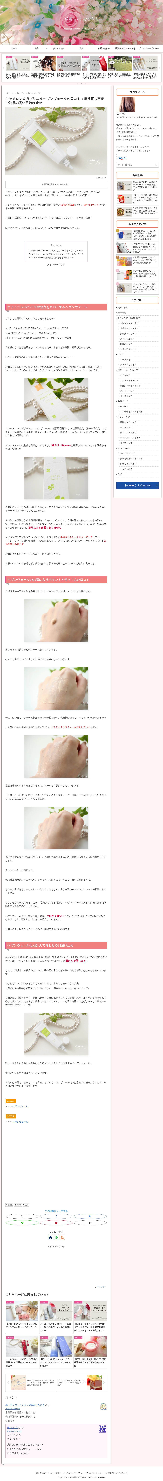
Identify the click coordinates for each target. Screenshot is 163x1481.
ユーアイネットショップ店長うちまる (24, 1405)
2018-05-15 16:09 (14, 1431)
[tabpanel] (18, 67)
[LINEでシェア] (22, 1222)
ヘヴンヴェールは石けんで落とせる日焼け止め (52, 257)
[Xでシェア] (22, 1216)
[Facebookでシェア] (56, 1216)
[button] (90, 1222)
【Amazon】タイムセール (137, 485)
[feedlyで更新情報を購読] (56, 1237)
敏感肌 (10, 1205)
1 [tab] (77, 84)
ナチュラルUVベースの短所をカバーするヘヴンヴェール (57, 250)
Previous (3, 68)
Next (159, 68)
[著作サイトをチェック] (50, 1237)
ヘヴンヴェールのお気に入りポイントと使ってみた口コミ (57, 254)
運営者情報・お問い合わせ (116, 1473)
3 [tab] (85, 84)
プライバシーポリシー (94, 1473)
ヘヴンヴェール (20, 1106)
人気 (26, 1205)
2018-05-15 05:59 (12, 1409)
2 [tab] (81, 84)
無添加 (19, 1205)
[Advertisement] (56, 284)
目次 (52, 245)
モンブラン (12, 1427)
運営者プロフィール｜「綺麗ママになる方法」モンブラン (59, 1473)
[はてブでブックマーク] (90, 1216)
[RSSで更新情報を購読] (62, 1237)
